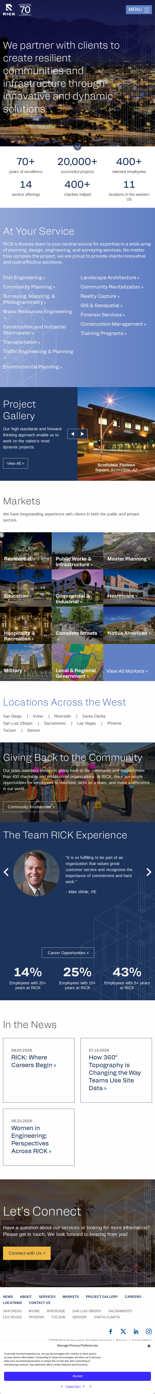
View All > (15, 463)
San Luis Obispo (17, 723)
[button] (149, 1346)
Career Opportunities (66, 953)
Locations (12, 1303)
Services (47, 1296)
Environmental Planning (31, 367)
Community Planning (27, 287)
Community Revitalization (110, 287)
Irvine (38, 716)
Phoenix (114, 723)
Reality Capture (98, 296)
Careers (133, 1296)
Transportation (20, 342)
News (8, 1296)
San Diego (12, 716)
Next (83, 434)
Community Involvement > (31, 807)
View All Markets (125, 671)
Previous (72, 434)
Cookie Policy (73, 1386)
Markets (71, 1296)
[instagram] (149, 1331)
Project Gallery (102, 1296)
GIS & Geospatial (100, 305)
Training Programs (102, 333)
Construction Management (112, 324)
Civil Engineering (22, 278)
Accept (78, 1376)
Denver (33, 730)
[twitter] (123, 1331)
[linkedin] (136, 1331)
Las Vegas (86, 723)
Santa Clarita (93, 716)
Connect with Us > (27, 1253)
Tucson (9, 730)
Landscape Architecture (108, 278)
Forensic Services (101, 315)
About (26, 1296)
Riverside (62, 716)
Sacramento (55, 723)
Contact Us (39, 1303)
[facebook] (110, 1331)
